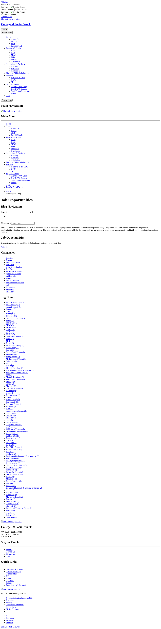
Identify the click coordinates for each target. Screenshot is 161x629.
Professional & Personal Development (22, 456)
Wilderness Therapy (15, 429)
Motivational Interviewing (17, 431)
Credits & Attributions (15, 605)
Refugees (11, 515)
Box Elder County (14, 447)
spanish (9, 278)
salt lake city (11, 276)
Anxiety (10, 490)
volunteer (9, 292)
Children (11, 316)
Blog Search (6, 223)
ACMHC (11, 406)
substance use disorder (15, 283)
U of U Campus (14, 467)
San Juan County (14, 404)
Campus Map (11, 574)
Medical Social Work (16, 359)
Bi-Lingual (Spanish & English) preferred (24, 488)
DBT (9, 409)
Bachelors (11, 495)
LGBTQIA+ (12, 501)
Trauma (11, 309)
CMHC (10, 330)
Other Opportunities (14, 267)
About (8, 37)
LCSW (10, 327)
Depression (12, 492)
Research (9, 75)
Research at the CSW (19, 167)
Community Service (15, 318)
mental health (12, 422)
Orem (9, 440)
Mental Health (13, 479)
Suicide (10, 510)
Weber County (13, 400)
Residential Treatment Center (19, 508)
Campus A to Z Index (14, 569)
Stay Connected (12, 84)
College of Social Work (16, 24)
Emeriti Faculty (17, 46)
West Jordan (12, 458)
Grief (9, 311)
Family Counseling (15, 345)
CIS (7, 576)
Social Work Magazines (20, 91)
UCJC (13, 80)
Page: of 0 (17, 212)
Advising (14, 66)
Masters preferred (14, 497)
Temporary (10, 287)
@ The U (10, 581)
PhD (13, 57)
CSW (10, 332)
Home (8, 124)
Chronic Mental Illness (16, 465)
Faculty (14, 41)
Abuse (10, 452)
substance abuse (12, 280)
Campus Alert (6, 17)
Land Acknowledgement (16, 585)
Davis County (13, 395)
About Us (15, 39)
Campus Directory (13, 571)
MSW (13, 55)
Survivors (11, 517)
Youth (10, 314)
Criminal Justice (14, 481)
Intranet (9, 583)
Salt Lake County (15, 302)
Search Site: (5, 4)
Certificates (15, 62)
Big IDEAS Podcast (19, 89)
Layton (10, 445)
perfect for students (13, 274)
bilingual (9, 258)
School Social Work (15, 352)
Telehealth (11, 443)
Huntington (12, 434)
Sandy (10, 384)
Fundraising (12, 483)
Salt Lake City (13, 305)
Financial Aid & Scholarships (17, 73)
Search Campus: (7, 9)
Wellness (11, 454)
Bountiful (11, 486)
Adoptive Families (14, 449)
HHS (13, 53)
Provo (10, 350)
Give (8, 96)
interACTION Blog (19, 87)
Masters (11, 386)
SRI (12, 82)
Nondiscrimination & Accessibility (19, 598)
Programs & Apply (13, 48)
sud (7, 285)
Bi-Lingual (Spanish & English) (20, 370)
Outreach (11, 393)
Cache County (13, 397)
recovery (11, 415)
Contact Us (10, 552)
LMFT (10, 339)
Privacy (9, 602)
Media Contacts (12, 609)
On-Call (10, 427)
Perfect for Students (14, 271)
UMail (8, 578)
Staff (13, 44)
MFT (9, 341)
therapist (10, 413)
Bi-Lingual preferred (15, 461)
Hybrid (10, 366)
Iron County (12, 402)
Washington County (15, 379)
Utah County (12, 348)
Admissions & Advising (15, 64)
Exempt (9, 260)
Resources (15, 68)
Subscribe (5, 247)
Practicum (15, 59)
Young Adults (13, 357)
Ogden (10, 513)
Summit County (13, 307)
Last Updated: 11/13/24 (10, 627)
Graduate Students (14, 388)
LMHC (10, 334)
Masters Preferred (14, 474)
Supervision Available (16, 336)
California (11, 361)
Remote (10, 499)
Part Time (10, 269)
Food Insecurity (13, 438)
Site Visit (11, 506)
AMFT (10, 476)
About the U (11, 607)
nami (9, 420)
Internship (11, 470)
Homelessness (13, 463)
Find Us (9, 549)
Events (13, 93)
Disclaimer (10, 600)
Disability (11, 391)
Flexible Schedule (13, 262)
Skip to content (7, 2)
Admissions (15, 71)
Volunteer (10, 289)
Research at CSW (18, 78)
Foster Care (12, 323)
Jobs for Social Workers (15, 187)
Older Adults (12, 504)
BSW (13, 50)
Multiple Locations (15, 377)
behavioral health (14, 424)
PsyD (9, 363)
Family (10, 343)
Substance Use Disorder (17, 372)
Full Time (10, 265)
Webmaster (10, 554)
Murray (10, 382)
